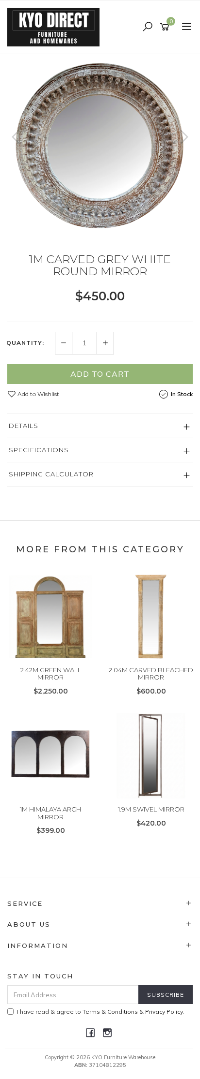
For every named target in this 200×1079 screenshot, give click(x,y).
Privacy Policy (164, 1011)
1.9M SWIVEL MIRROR (151, 809)
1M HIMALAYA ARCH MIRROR (50, 813)
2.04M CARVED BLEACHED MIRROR (151, 673)
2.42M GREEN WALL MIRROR (50, 673)
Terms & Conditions (110, 1011)
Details (23, 425)
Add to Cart (100, 374)
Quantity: (25, 343)
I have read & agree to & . (100, 1011)
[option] (100, 146)
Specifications (39, 450)
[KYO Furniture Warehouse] (55, 26)
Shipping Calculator (51, 474)
